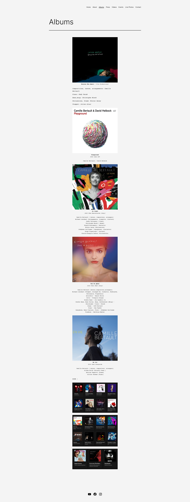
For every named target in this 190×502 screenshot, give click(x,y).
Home (88, 7)
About (95, 7)
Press (108, 7)
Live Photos (129, 7)
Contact (138, 7)
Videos (114, 7)
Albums (101, 7)
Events (121, 7)
